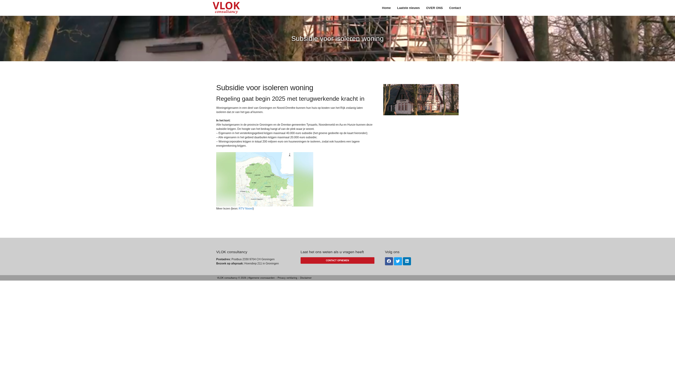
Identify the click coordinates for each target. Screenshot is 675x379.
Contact (455, 8)
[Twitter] (398, 261)
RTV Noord (246, 208)
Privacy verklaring (287, 277)
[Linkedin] (407, 261)
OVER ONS (434, 8)
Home (386, 8)
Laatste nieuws (408, 8)
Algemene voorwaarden (261, 277)
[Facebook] (389, 261)
